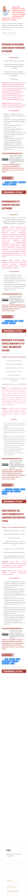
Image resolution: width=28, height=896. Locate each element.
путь (16, 321)
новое (6, 659)
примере (17, 895)
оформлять (14, 895)
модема (18, 887)
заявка (13, 885)
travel (11, 491)
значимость (18, 885)
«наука (9, 880)
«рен (14, 881)
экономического (6, 661)
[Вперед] (22, 678)
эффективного (21, 182)
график (11, 883)
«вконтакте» (11, 878)
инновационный (9, 321)
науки (12, 889)
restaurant (16, 489)
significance (5, 491)
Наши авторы (11, 32)
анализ (17, 881)
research (4, 493)
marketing (17, 491)
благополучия (5, 663)
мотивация (7, 182)
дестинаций (12, 323)
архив (20, 881)
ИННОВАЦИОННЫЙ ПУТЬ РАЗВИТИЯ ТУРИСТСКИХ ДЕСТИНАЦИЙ (11, 205)
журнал (15, 883)
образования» (8, 893)
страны (12, 663)
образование (12, 891)
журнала (19, 883)
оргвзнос (13, 893)
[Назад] (6, 678)
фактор (18, 659)
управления (5, 184)
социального (15, 661)
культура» (11, 887)
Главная (4, 32)
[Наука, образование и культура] (14, 192)
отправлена (18, 893)
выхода (7, 883)
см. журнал (12, 310)
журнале (9, 885)
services (23, 489)
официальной (8, 895)
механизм (14, 182)
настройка (8, 889)
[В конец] (24, 678)
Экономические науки (18, 188)
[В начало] (3, 678)
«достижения (16, 878)
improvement (8, 489)
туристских (5, 323)
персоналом (13, 184)
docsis (7, 878)
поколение (12, 659)
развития (21, 321)
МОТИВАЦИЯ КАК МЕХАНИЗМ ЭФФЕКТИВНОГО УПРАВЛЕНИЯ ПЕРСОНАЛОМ (13, 48)
